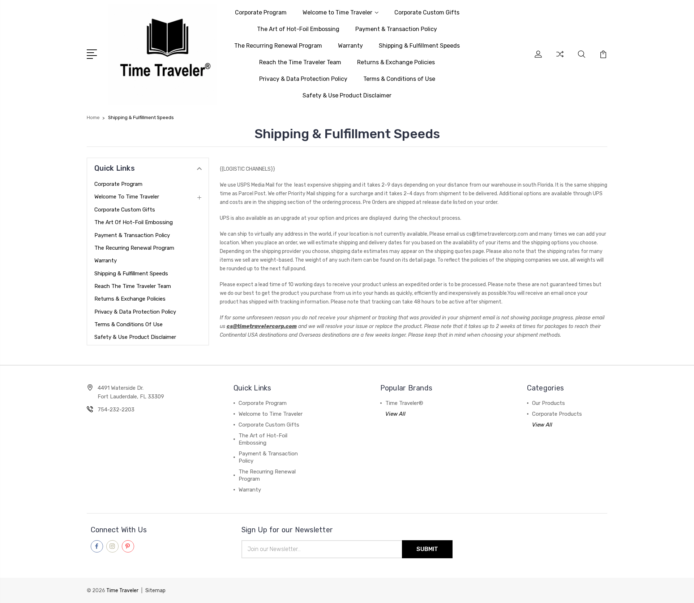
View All (395, 414)
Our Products (548, 403)
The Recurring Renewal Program (278, 45)
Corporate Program (261, 12)
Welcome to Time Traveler (337, 12)
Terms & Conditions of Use (399, 78)
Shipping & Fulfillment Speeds (419, 45)
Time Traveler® (404, 403)
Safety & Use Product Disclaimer (347, 95)
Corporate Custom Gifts (426, 12)
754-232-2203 (116, 409)
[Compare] (560, 58)
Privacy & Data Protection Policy (303, 78)
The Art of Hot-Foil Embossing (298, 29)
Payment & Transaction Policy (396, 29)
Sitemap (155, 590)
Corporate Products (557, 414)
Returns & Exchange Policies (396, 62)
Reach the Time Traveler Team (300, 62)
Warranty (350, 45)
